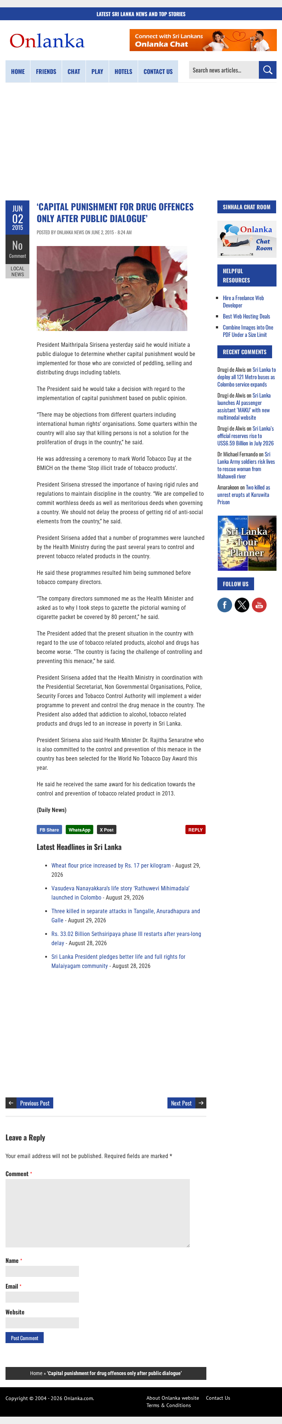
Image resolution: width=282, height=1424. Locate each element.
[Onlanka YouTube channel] (259, 601)
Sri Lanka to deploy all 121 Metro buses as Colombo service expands (246, 376)
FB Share (49, 829)
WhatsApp (79, 829)
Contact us (158, 71)
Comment (17, 255)
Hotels (123, 71)
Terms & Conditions (169, 1405)
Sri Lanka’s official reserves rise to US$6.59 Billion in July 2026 (245, 435)
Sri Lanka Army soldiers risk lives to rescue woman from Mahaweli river (246, 465)
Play (97, 71)
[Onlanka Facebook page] (224, 601)
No (17, 244)
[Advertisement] (141, 141)
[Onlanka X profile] (242, 601)
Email (13, 1286)
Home (18, 71)
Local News (18, 271)
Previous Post (35, 1103)
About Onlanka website (173, 1398)
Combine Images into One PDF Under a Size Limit (248, 330)
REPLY (195, 829)
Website (15, 1311)
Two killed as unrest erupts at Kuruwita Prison (243, 494)
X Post (106, 829)
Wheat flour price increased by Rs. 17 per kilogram (111, 865)
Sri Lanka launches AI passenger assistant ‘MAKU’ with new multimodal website (244, 406)
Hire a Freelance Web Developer (243, 301)
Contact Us (218, 1398)
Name (14, 1260)
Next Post (181, 1103)
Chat (74, 71)
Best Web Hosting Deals (246, 316)
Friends (46, 71)
